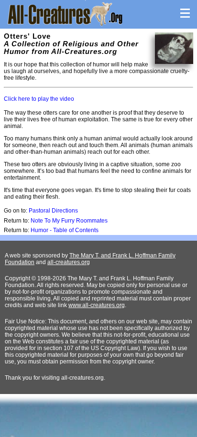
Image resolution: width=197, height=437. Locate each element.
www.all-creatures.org (96, 305)
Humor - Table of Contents (64, 230)
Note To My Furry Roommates (69, 220)
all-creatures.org (68, 262)
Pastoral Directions (53, 210)
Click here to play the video (39, 99)
